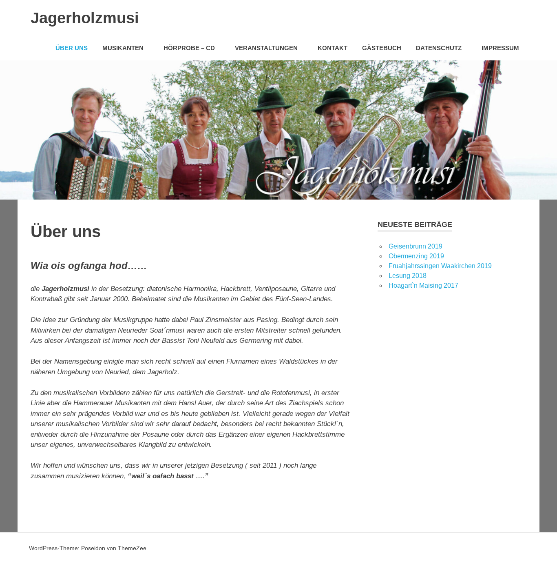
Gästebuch (381, 47)
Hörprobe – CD (189, 47)
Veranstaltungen (266, 47)
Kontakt (332, 47)
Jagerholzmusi (85, 18)
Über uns (71, 47)
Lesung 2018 (408, 275)
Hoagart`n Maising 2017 (423, 285)
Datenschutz (439, 47)
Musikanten (123, 47)
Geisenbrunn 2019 (415, 246)
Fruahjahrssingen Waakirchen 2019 (440, 265)
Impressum (500, 47)
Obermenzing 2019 (416, 256)
